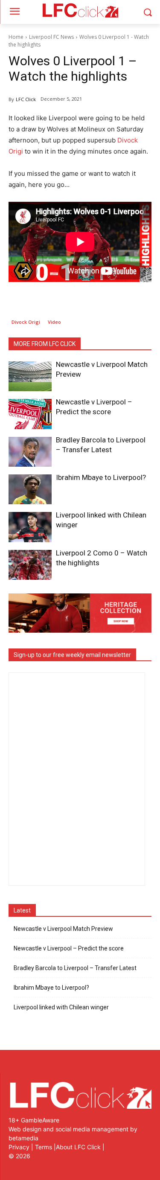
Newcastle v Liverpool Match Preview (63, 928)
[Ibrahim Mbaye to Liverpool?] (30, 489)
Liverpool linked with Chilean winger (61, 1007)
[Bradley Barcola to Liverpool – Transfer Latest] (30, 452)
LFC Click (26, 99)
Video (54, 322)
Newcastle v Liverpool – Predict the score (69, 948)
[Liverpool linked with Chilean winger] (30, 527)
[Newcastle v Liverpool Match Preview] (30, 376)
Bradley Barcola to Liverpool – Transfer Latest (75, 968)
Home (16, 37)
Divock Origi (26, 322)
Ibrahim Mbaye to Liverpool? (101, 477)
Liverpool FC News (51, 37)
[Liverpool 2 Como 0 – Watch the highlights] (30, 565)
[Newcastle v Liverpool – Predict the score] (30, 414)
